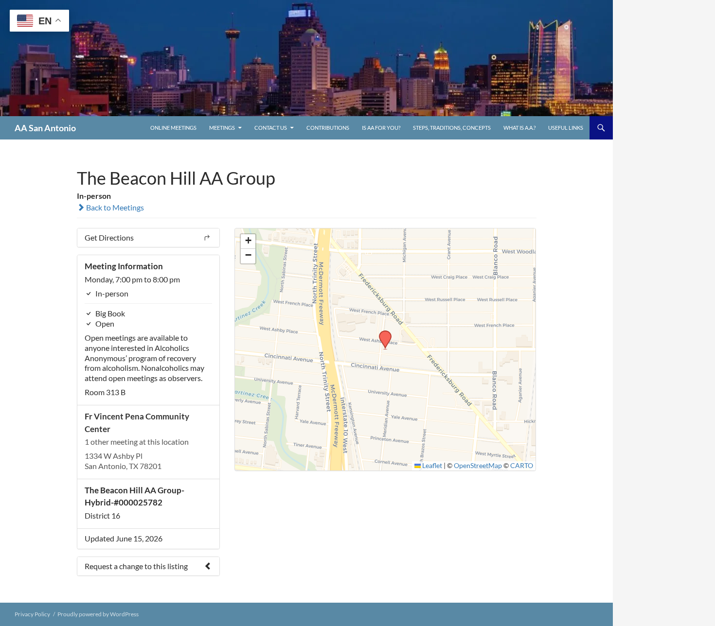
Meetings (222, 127)
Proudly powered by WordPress (98, 614)
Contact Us (270, 127)
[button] (382, 333)
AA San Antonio (45, 127)
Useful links (565, 127)
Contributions (327, 127)
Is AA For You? (381, 127)
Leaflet (431, 466)
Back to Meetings (114, 207)
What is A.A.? (519, 127)
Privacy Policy (32, 614)
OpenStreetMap (478, 466)
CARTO (521, 466)
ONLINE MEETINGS (173, 127)
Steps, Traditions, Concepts (452, 127)
